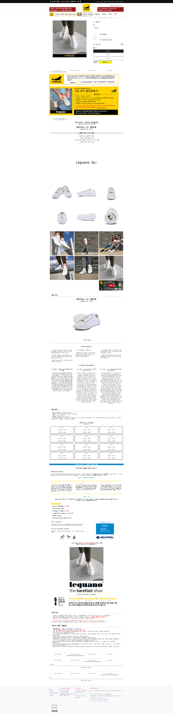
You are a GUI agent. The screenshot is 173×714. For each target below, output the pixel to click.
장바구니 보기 (111, 1)
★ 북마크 (98, 1)
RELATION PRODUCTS (75, 70)
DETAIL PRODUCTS (58, 70)
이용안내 (51, 690)
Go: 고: (117, 17)
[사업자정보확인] (99, 697)
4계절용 (111, 17)
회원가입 (106, 1)
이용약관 (51, 695)
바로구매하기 (108, 51)
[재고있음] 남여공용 (103, 17)
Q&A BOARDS (109, 70)
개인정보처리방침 (53, 693)
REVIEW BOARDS (92, 70)
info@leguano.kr (108, 694)
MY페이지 (121, 1)
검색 (123, 5)
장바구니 (108, 54)
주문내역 (117, 1)
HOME (95, 17)
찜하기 (108, 58)
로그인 (101, 1)
